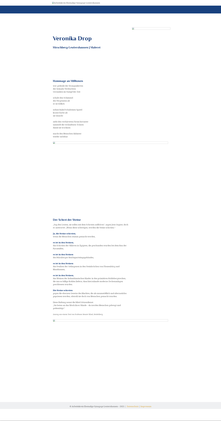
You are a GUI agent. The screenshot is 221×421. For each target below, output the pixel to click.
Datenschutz (133, 406)
